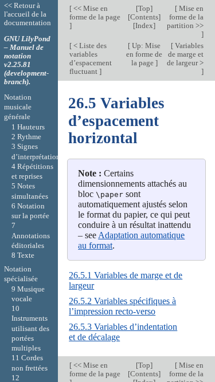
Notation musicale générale (18, 107)
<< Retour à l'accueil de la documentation (27, 14)
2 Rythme (26, 136)
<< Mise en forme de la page (94, 12)
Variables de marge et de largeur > (185, 54)
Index (144, 25)
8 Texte (22, 255)
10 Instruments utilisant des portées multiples (30, 328)
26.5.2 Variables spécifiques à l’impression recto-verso (122, 306)
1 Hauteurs (28, 127)
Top (144, 8)
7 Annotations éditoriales (30, 235)
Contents (144, 17)
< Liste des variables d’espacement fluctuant (90, 58)
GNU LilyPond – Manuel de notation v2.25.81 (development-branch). (27, 60)
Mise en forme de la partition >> (185, 17)
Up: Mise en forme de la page (144, 54)
